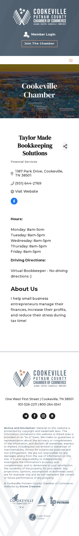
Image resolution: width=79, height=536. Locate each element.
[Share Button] (65, 146)
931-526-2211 (27, 404)
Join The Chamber (39, 43)
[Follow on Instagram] (43, 416)
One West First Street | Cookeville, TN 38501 (39, 399)
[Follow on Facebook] (34, 416)
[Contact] (26, 416)
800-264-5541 (50, 404)
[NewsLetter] (52, 416)
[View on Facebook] (14, 203)
